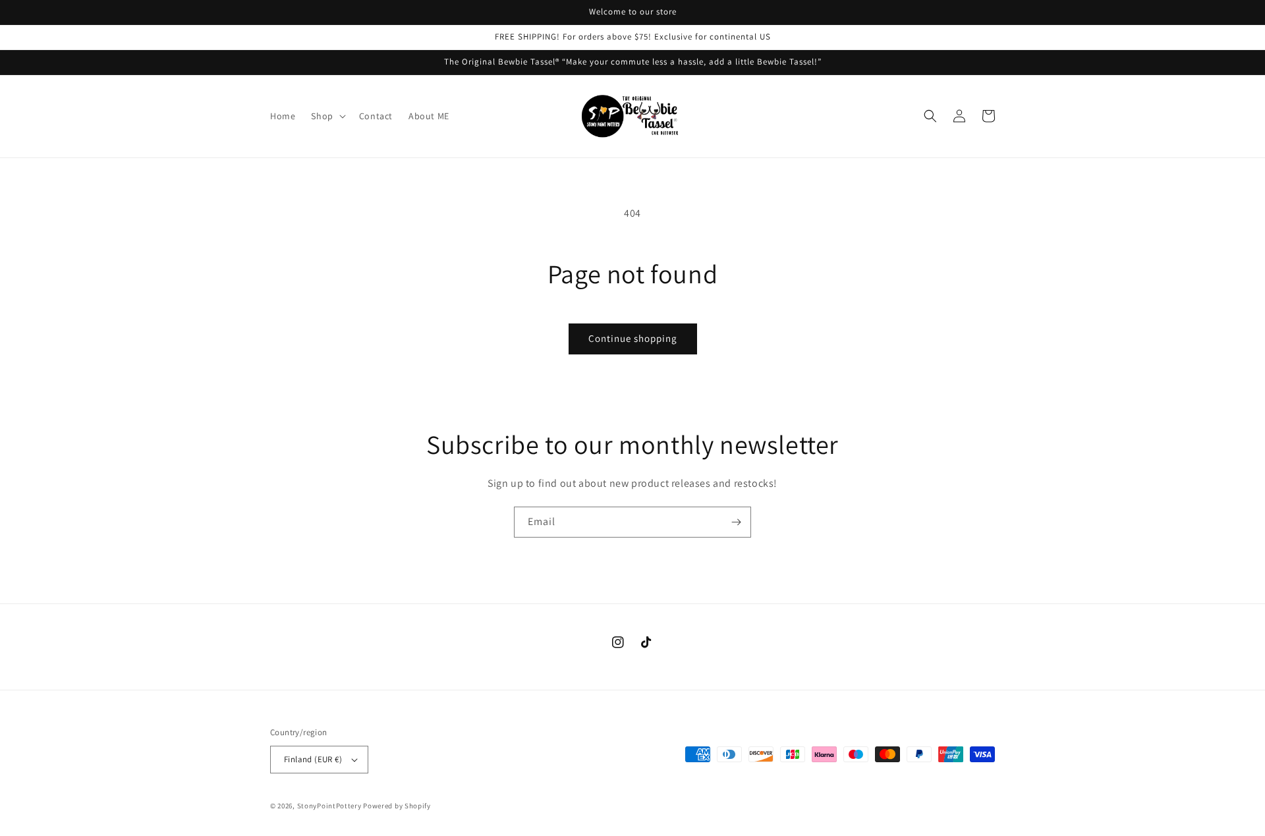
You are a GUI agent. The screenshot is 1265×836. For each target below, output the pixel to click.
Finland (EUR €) (313, 759)
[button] (327, 116)
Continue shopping (632, 338)
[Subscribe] (735, 522)
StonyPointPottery (329, 805)
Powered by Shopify (397, 805)
